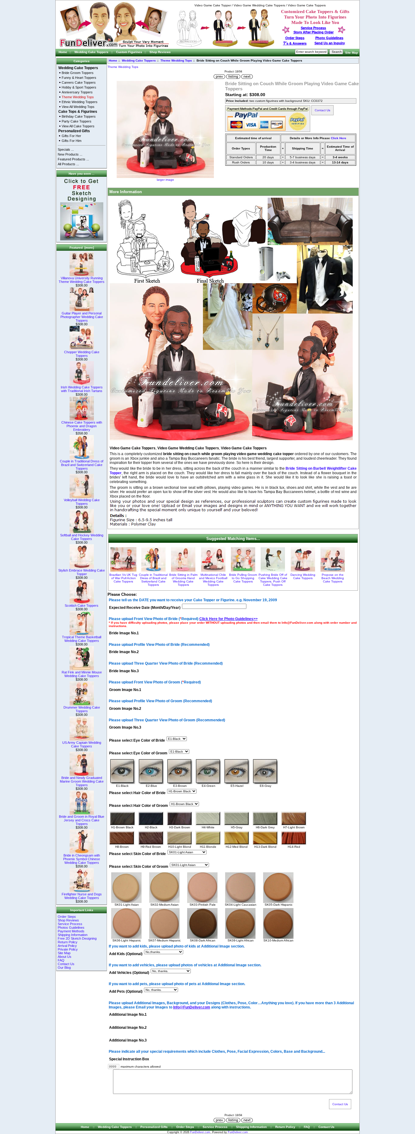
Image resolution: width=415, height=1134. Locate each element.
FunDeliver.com (200, 1132)
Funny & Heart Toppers (79, 77)
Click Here (338, 138)
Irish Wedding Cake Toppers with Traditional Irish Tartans (82, 389)
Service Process (70, 924)
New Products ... (70, 154)
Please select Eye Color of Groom (138, 753)
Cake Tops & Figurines (77, 111)
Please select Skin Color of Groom (138, 867)
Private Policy (68, 949)
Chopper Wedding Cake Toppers (81, 353)
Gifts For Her (71, 136)
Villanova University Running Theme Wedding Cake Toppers (82, 280)
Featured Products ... (73, 159)
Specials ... (66, 149)
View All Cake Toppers (78, 126)
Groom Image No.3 (125, 728)
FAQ (61, 960)
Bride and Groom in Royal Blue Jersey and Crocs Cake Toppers (81, 820)
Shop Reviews (160, 52)
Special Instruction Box (129, 1059)
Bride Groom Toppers (78, 73)
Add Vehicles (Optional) (129, 973)
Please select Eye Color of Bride (137, 740)
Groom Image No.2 (125, 709)
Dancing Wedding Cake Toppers (302, 576)
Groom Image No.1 (125, 690)
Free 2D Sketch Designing (77, 938)
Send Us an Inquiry (329, 43)
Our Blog (64, 967)
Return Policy (67, 942)
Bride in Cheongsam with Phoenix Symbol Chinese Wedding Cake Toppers (81, 859)
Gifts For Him (71, 141)
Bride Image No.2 (124, 652)
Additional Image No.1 (128, 1015)
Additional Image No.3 (128, 1040)
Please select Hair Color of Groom (138, 806)
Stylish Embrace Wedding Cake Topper (81, 572)
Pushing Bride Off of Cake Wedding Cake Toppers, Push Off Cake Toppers (273, 579)
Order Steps (294, 38)
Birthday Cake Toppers (79, 116)
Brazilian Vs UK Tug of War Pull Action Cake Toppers (123, 578)
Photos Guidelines (71, 927)
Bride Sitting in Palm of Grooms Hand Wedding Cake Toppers (183, 579)
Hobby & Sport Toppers (79, 87)
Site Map (351, 52)
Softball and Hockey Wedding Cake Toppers (81, 537)
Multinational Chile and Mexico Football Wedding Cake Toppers (213, 579)
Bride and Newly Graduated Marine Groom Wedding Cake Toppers (82, 781)
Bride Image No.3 (124, 671)
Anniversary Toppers (77, 92)
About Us (64, 956)
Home (63, 52)
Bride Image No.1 (124, 633)
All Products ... (68, 164)
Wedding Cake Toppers (91, 52)
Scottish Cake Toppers (81, 605)
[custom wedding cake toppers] (114, 47)
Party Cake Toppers (76, 121)
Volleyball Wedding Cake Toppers (82, 501)
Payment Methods (71, 931)
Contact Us (66, 964)
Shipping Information (72, 935)
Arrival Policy (67, 946)
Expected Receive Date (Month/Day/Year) (144, 608)
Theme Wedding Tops (176, 60)
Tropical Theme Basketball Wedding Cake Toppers (81, 638)
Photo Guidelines (329, 38)
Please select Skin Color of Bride (137, 854)
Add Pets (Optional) (125, 992)
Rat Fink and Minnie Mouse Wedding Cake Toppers (82, 674)
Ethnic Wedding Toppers (80, 102)
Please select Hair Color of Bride (137, 793)
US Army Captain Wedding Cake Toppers (81, 744)
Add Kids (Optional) (125, 954)
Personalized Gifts (74, 131)
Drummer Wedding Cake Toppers (81, 709)
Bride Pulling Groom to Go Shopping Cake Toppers (243, 578)
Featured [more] (82, 247)
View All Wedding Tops (78, 107)
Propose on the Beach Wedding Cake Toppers (332, 578)
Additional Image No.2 (128, 1027)
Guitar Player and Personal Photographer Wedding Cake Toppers (81, 316)
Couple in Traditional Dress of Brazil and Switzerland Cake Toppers (81, 464)
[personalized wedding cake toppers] (225, 46)
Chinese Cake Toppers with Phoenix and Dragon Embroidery (81, 426)
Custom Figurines (129, 52)
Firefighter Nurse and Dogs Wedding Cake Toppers (82, 896)
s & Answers (295, 43)
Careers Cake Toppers (79, 82)
